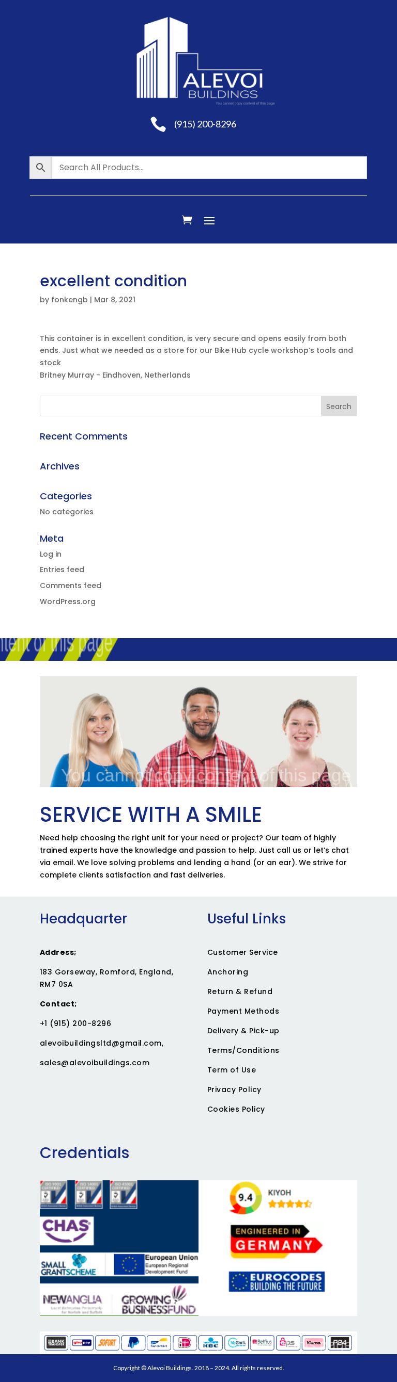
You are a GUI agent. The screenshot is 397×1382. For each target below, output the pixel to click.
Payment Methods (243, 1011)
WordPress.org (68, 601)
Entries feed (62, 569)
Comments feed (70, 585)
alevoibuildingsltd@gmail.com (101, 1043)
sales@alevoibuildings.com (95, 1063)
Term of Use (231, 1070)
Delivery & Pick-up (243, 1031)
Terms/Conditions (243, 1050)
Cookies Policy (236, 1109)
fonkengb (69, 300)
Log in (51, 554)
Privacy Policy (234, 1089)
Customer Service (242, 952)
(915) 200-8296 (205, 123)
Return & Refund (240, 991)
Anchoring (228, 972)
